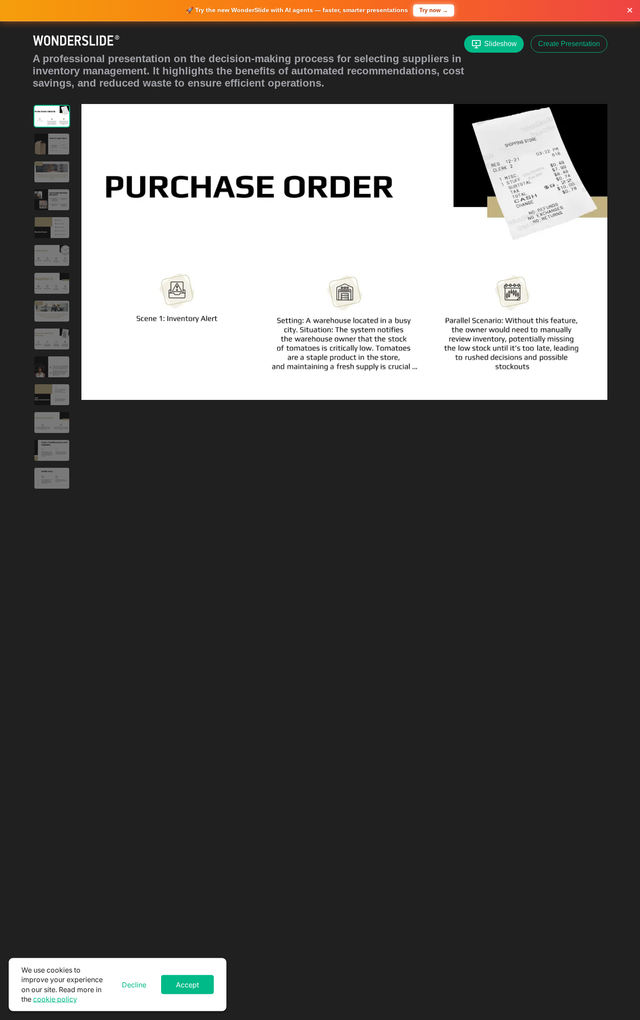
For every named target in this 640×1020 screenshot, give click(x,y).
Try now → (433, 10)
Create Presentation (569, 43)
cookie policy (55, 999)
